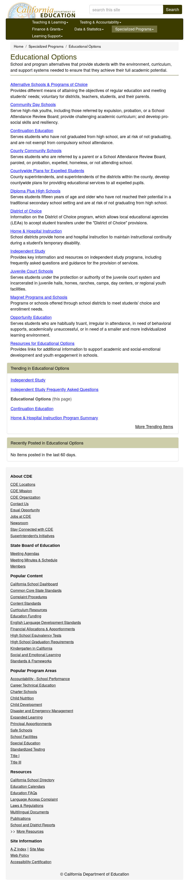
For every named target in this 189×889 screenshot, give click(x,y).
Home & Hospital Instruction (36, 231)
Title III (15, 762)
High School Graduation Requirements (42, 641)
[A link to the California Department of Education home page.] (41, 10)
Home (19, 46)
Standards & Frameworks (31, 661)
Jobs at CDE (20, 516)
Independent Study (27, 251)
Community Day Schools (33, 104)
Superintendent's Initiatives (32, 535)
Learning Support (46, 36)
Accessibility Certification (30, 861)
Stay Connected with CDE (31, 529)
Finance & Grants (46, 29)
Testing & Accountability (99, 22)
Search (172, 9)
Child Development (26, 704)
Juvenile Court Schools (31, 271)
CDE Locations (22, 484)
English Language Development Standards (45, 622)
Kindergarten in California (31, 648)
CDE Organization (25, 497)
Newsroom (19, 522)
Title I (14, 755)
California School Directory (32, 779)
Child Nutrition (22, 698)
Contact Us (19, 503)
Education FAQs (23, 792)
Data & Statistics (87, 29)
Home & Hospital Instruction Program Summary (54, 418)
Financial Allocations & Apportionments (42, 628)
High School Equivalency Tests (35, 635)
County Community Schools (36, 150)
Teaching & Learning (49, 22)
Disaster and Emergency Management (41, 710)
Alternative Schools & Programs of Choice (49, 84)
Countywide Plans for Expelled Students (47, 170)
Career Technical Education (33, 685)
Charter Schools (23, 691)
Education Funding (25, 616)
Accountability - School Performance (40, 678)
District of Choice (26, 211)
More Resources (30, 831)
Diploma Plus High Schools (35, 191)
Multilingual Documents (29, 812)
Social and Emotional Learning (35, 654)
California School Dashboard (34, 584)
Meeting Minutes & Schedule (33, 560)
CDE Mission (21, 490)
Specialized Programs (133, 29)
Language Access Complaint (34, 799)
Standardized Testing (27, 749)
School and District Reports (32, 824)
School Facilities (23, 736)
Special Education (25, 743)
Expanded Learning (26, 717)
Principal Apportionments (31, 723)
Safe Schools (21, 730)
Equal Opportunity (25, 510)
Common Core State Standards (36, 590)
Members (18, 566)
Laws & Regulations (26, 805)
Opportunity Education (31, 317)
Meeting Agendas (24, 553)
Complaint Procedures (28, 596)
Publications (20, 818)
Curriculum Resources (28, 609)
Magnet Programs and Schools (38, 297)
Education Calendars (27, 786)
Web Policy (19, 855)
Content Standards (25, 603)
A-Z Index (18, 849)
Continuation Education (31, 130)
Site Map (37, 849)
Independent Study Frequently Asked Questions (54, 389)
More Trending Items (154, 426)
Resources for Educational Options (42, 343)
